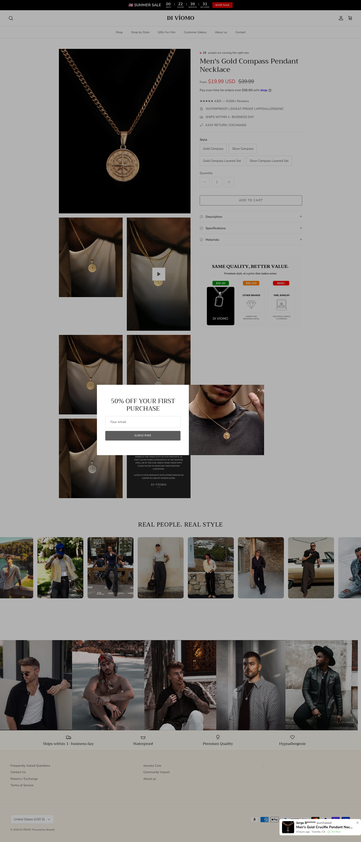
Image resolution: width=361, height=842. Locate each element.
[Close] (258, 390)
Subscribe (142, 435)
